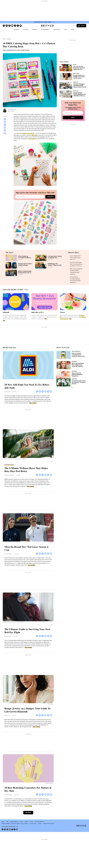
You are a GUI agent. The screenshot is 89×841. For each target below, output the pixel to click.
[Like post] (5, 133)
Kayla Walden (9, 794)
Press (7, 821)
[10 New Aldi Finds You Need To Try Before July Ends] (28, 365)
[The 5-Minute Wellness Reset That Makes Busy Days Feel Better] (28, 444)
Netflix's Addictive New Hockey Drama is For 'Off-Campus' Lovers (25, 272)
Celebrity (34, 29)
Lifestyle (9, 38)
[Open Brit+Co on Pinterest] (5, 829)
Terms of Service (25, 823)
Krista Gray (8, 636)
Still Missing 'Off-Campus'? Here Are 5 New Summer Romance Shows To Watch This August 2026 (55, 264)
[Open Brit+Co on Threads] (12, 829)
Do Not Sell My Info (39, 821)
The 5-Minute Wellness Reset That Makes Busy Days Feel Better (26, 470)
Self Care (25, 29)
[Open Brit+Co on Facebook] (2, 829)
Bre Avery (8, 391)
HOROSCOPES (56, 29)
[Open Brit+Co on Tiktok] (14, 829)
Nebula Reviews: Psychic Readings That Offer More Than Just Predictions (79, 94)
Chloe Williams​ (9, 554)
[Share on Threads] (5, 130)
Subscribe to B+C (37, 312)
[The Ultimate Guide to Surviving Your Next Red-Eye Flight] (28, 607)
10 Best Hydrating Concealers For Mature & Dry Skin (25, 257)
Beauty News (76, 73)
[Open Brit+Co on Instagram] (7, 829)
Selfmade (6, 312)
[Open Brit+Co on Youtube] (10, 829)
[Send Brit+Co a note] (20, 26)
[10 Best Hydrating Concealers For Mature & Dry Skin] (11, 258)
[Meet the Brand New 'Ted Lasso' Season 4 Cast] (28, 528)
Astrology (76, 91)
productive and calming (28, 133)
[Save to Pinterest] (5, 122)
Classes (62, 312)
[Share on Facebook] (5, 119)
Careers (26, 821)
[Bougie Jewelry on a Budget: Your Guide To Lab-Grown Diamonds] (66, 76)
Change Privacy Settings (48, 823)
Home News (74, 379)
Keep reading (33, 403)
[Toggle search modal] (74, 26)
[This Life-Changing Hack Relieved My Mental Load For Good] (66, 85)
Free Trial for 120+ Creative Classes (43, 22)
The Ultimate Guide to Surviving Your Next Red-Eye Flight (27, 631)
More (72, 29)
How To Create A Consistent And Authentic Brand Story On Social (78, 355)
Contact (31, 821)
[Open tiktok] (18, 26)
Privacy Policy (33, 823)
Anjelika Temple (13, 109)
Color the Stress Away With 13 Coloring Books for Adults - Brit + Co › (76, 264)
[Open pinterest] (7, 26)
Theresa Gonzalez (10, 475)
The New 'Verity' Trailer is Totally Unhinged (25, 264)
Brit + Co (8, 715)
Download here (32, 138)
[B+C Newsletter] (44, 302)
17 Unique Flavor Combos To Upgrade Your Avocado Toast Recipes (55, 257)
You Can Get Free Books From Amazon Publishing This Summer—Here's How (79, 68)
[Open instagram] (9, 26)
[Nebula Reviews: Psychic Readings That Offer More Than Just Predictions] (66, 94)
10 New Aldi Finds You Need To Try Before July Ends (26, 386)
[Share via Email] (5, 127)
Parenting (75, 82)
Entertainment (45, 29)
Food (65, 29)
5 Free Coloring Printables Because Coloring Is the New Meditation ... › (75, 280)
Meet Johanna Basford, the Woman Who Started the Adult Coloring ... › (76, 271)
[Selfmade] (16, 302)
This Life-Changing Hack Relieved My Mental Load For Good (79, 85)
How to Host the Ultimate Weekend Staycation (77, 374)
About (3, 821)
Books (74, 64)
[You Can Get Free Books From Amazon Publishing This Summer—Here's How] (66, 68)
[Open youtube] (12, 26)
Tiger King (34, 135)
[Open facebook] (4, 26)
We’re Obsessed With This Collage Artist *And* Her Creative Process (78, 365)
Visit (4, 320)
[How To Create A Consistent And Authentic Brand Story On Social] (63, 355)
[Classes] (73, 302)
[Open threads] (15, 26)
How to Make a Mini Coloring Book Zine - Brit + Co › (75, 257)
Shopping (16, 29)
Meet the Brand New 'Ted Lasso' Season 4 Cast (26, 548)
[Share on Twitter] (5, 125)
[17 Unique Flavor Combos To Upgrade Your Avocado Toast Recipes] (41, 258)
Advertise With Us (14, 821)
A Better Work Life (76, 351)
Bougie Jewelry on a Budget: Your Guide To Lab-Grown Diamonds (79, 77)
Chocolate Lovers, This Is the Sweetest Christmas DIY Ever (79, 382)
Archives (40, 823)
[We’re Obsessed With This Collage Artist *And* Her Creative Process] (63, 365)
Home (4, 38)
